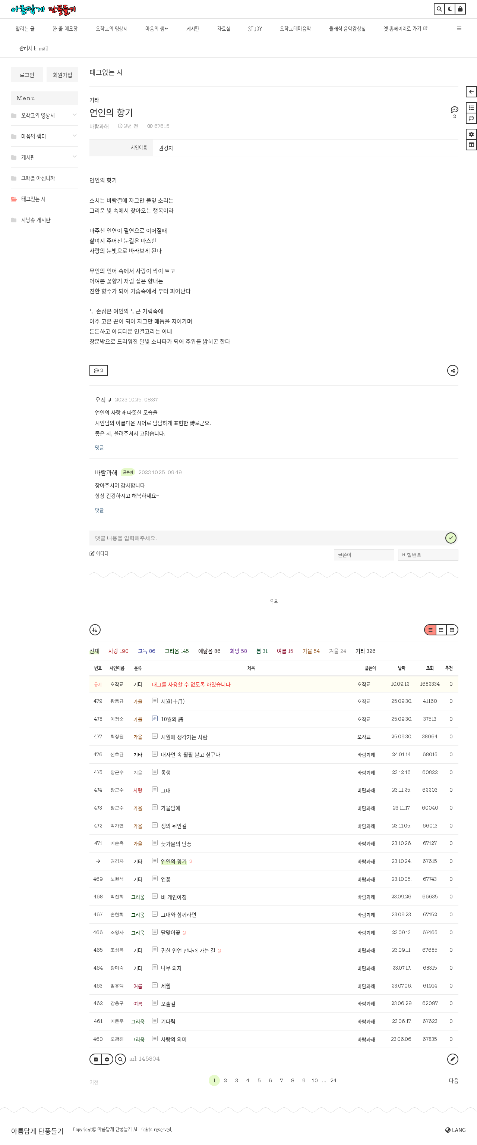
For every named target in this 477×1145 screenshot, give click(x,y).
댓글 (99, 447)
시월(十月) (173, 701)
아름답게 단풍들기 (37, 1131)
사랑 (137, 790)
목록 (274, 601)
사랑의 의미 (174, 1039)
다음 (453, 1081)
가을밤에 (170, 807)
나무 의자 (171, 968)
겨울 (137, 772)
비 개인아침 (174, 897)
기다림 (168, 1021)
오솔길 (168, 1003)
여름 (137, 985)
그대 (166, 790)
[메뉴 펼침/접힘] (15, 115)
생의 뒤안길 (174, 825)
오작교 (103, 399)
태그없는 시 (106, 72)
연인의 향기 (111, 112)
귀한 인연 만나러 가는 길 (188, 950)
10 (315, 1080)
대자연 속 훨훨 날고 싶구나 (190, 754)
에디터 (101, 553)
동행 (166, 772)
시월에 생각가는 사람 (184, 737)
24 (334, 1080)
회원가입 (62, 74)
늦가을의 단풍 (176, 843)
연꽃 (166, 879)
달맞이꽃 (170, 932)
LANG (458, 1129)
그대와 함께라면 (178, 914)
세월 (166, 985)
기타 (94, 99)
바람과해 (99, 126)
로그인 (27, 74)
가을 (137, 701)
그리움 (138, 896)
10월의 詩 (172, 719)
